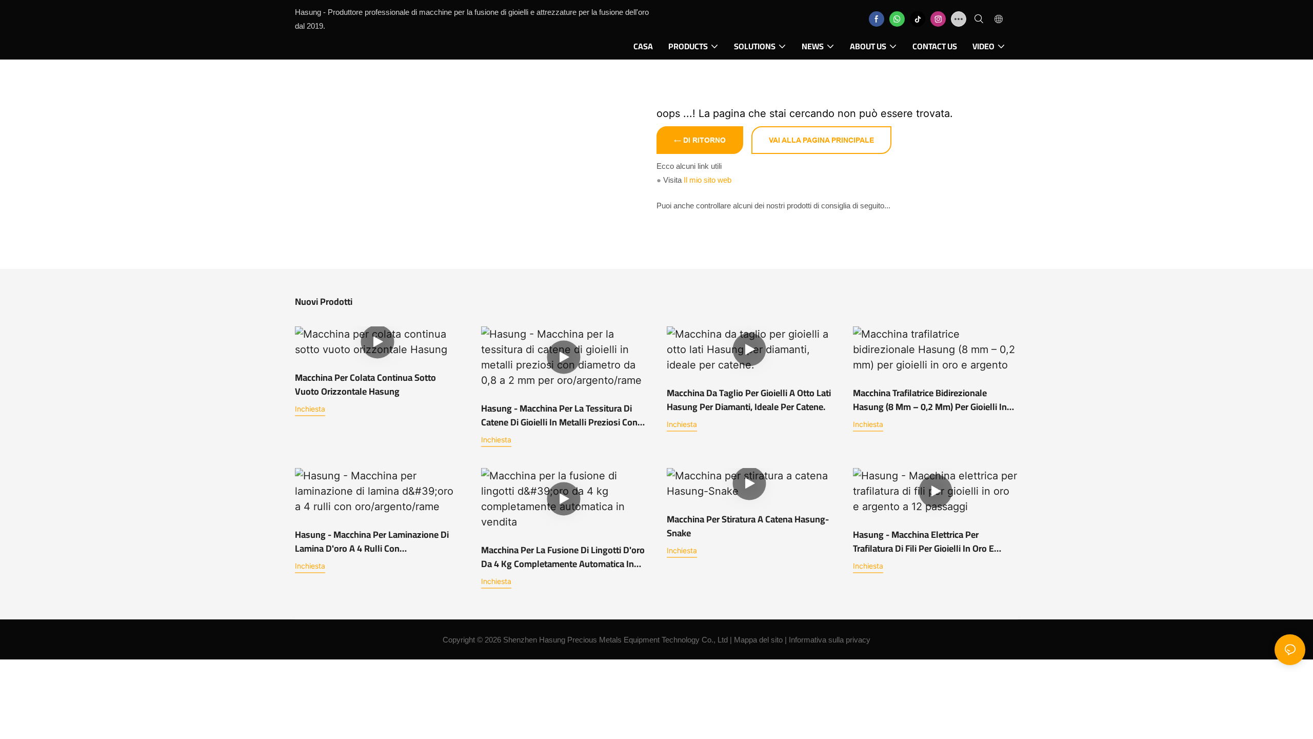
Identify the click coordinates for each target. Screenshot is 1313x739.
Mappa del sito (758, 639)
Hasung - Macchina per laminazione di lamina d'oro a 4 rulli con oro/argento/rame (372, 541)
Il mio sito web (707, 180)
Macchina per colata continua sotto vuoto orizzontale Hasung (365, 384)
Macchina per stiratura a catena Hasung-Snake (748, 526)
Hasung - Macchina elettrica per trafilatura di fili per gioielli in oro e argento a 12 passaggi (923, 541)
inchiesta (310, 408)
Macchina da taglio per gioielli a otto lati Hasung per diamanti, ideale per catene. (749, 400)
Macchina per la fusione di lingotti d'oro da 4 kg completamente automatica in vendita (563, 557)
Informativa (807, 639)
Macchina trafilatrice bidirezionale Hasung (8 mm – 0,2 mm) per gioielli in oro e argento (930, 400)
